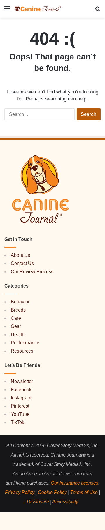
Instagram (21, 397)
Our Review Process (32, 271)
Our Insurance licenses (74, 483)
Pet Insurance (25, 342)
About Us (20, 255)
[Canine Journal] (38, 8)
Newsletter (22, 381)
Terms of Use (84, 492)
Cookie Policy (52, 492)
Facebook (21, 389)
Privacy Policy (19, 492)
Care (16, 318)
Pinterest (20, 406)
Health (17, 334)
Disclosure (38, 501)
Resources (22, 350)
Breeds (18, 309)
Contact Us (22, 263)
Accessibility (65, 501)
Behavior (20, 301)
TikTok (17, 422)
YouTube (20, 414)
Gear (16, 326)
